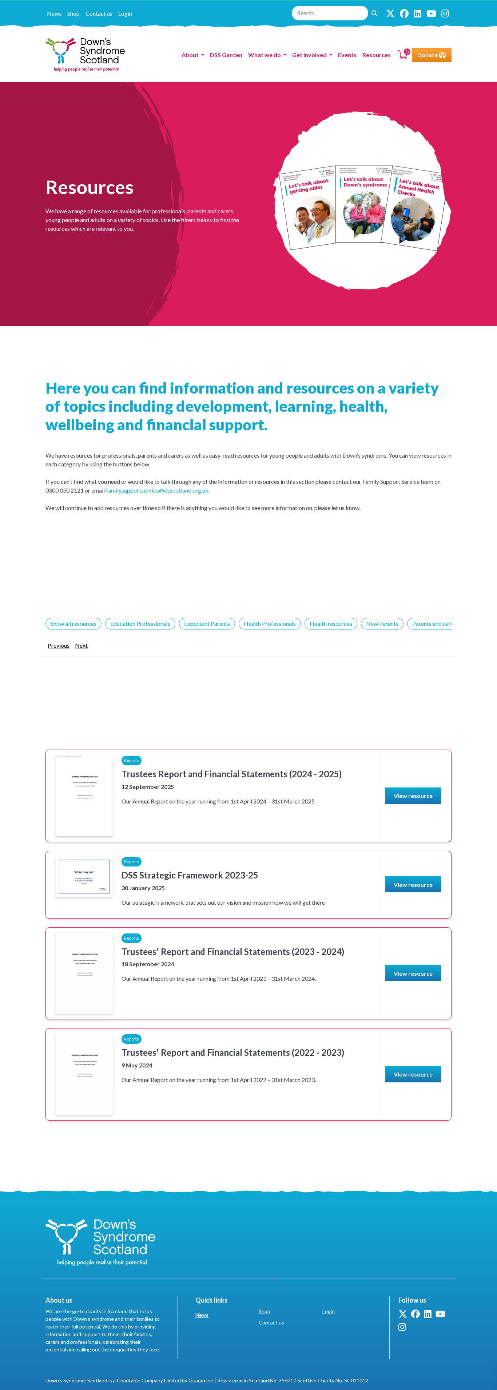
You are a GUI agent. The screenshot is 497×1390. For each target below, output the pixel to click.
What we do (265, 54)
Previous (58, 645)
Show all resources (73, 623)
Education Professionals (140, 623)
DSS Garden (226, 54)
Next (81, 645)
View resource (413, 795)
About (191, 54)
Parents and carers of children (449, 623)
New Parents (382, 623)
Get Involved (310, 54)
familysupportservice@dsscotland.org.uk (157, 490)
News (54, 13)
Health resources (331, 623)
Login (125, 13)
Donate (428, 54)
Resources (376, 54)
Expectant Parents (207, 623)
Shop (73, 13)
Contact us (99, 13)
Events (347, 54)
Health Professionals (270, 623)
